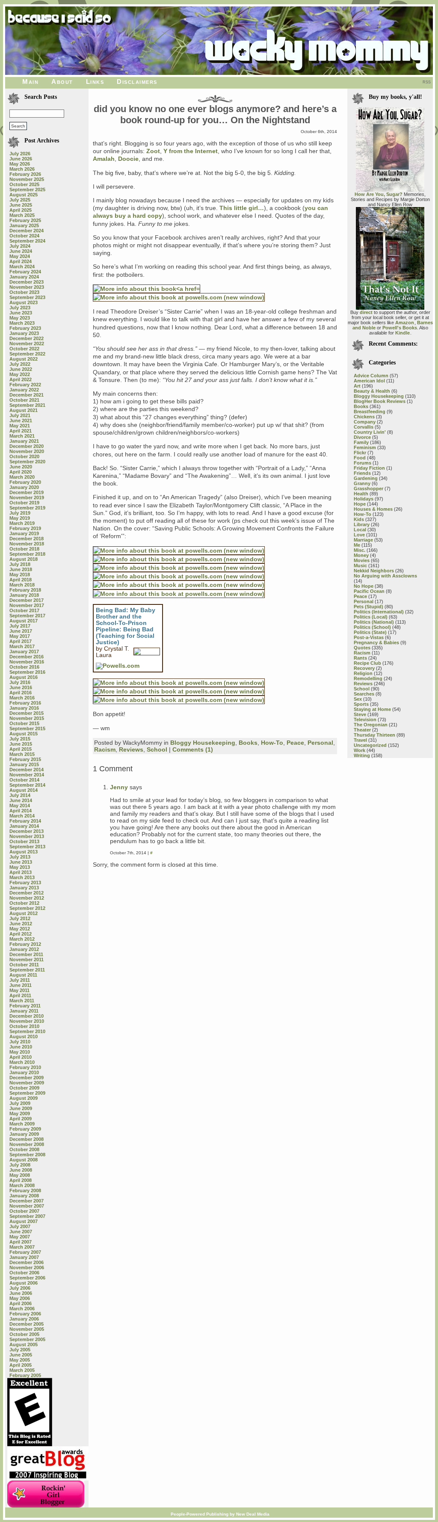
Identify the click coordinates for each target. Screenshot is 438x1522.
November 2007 (26, 1205)
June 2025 (20, 204)
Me (357, 545)
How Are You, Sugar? (378, 194)
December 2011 (26, 954)
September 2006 (27, 1277)
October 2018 (24, 548)
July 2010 (19, 1041)
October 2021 (24, 400)
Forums (362, 462)
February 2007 (25, 1252)
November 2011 (26, 959)
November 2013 (26, 836)
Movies (362, 560)
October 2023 (24, 292)
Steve (360, 714)
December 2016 (26, 656)
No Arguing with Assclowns (385, 575)
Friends (362, 473)
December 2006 (26, 1262)
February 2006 (25, 1313)
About (62, 81)
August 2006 (23, 1282)
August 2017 (23, 620)
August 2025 (23, 194)
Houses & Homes (373, 509)
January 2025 (24, 225)
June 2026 (20, 158)
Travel (360, 740)
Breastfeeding (369, 411)
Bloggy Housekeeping (202, 742)
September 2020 (27, 461)
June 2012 (20, 923)
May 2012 (19, 928)
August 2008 (23, 1159)
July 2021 (19, 415)
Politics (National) (374, 622)
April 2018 (20, 579)
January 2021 (24, 441)
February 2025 (25, 220)
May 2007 (19, 1236)
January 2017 (24, 651)
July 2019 (19, 512)
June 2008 (20, 1170)
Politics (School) (372, 627)
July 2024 (19, 246)
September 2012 (27, 908)
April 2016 (20, 692)
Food (360, 457)
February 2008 (25, 1190)
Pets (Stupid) (368, 606)
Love (359, 534)
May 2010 (19, 1051)
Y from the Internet (190, 151)
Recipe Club (367, 663)
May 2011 (19, 990)
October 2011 (24, 964)
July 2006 (19, 1288)
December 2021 (26, 394)
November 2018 (26, 543)
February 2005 (25, 1375)
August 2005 (23, 1344)
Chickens (364, 416)
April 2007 (20, 1241)
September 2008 (27, 1154)
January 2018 (24, 595)
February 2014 (25, 820)
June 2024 (20, 251)
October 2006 (24, 1272)
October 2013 (24, 841)
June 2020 (20, 466)
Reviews (131, 749)
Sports (361, 704)
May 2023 (19, 317)
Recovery (364, 668)
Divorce (362, 437)
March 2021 (22, 435)
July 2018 (19, 564)
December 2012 (26, 892)
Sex (358, 699)
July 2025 (19, 199)
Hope (360, 503)
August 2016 (23, 677)
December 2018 (26, 538)
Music (360, 565)
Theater (362, 729)
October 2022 (24, 348)
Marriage (363, 539)
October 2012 (24, 903)
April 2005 (20, 1365)
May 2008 (19, 1175)
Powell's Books (399, 327)
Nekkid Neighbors (374, 570)
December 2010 (26, 1016)
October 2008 (24, 1149)
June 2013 (20, 862)
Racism (104, 749)
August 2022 (23, 358)
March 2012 (22, 939)
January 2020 (24, 487)
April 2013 (20, 872)
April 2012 (20, 933)
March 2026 (22, 169)
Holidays (363, 498)
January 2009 (24, 1134)
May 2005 (19, 1359)
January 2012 (24, 949)
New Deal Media (252, 1514)
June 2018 (20, 569)
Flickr (360, 452)
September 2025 (27, 189)
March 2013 (22, 877)
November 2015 (26, 718)
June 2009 (20, 1108)
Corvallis (363, 426)
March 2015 (22, 754)
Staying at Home (372, 709)
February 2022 (25, 384)
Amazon (404, 322)
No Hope (363, 586)
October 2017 (24, 610)
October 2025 (24, 184)
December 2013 (26, 831)
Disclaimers (137, 81)
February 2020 (25, 482)
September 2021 (27, 405)
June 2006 (20, 1293)
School (157, 749)
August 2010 (23, 1036)
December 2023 (26, 281)
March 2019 (22, 523)
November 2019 (26, 497)
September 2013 (27, 846)
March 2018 (22, 584)
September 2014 (27, 785)
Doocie (128, 158)
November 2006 (26, 1267)
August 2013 (23, 851)
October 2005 (24, 1334)
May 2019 (19, 518)
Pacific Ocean (369, 591)
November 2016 (26, 661)
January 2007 (24, 1257)
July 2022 (19, 364)
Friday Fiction (369, 468)
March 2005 (22, 1370)
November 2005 (26, 1329)
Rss (427, 82)
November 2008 (26, 1144)
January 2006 (24, 1318)
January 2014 (24, 826)
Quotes (362, 647)
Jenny (119, 787)
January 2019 (24, 533)
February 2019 (25, 528)
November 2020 (26, 451)
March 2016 (22, 697)
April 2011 (20, 995)
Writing (362, 755)
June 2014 (20, 800)
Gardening (366, 478)
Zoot (153, 151)
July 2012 (19, 918)
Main (30, 81)
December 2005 (26, 1324)
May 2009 (19, 1113)
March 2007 (22, 1247)
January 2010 (24, 1072)
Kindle (402, 332)
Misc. (359, 550)
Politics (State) (370, 632)
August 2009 (23, 1098)
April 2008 (20, 1180)
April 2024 (20, 261)
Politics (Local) (371, 616)
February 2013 (25, 882)
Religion (363, 673)
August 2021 (23, 410)
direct (366, 312)
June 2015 (20, 743)
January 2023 (24, 333)
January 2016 (24, 708)
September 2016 (27, 672)
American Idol (369, 380)
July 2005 (19, 1349)
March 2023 (22, 323)
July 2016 (19, 682)
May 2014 (19, 805)
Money (361, 555)
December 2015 (26, 713)
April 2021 (20, 430)
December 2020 (26, 446)
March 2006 (22, 1308)
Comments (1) (192, 749)
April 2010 (20, 1057)
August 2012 (23, 913)
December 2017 (26, 600)
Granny (362, 483)
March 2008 (22, 1185)
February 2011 (25, 1005)
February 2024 (25, 271)
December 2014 (26, 769)
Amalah (104, 158)
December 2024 (26, 230)
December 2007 (26, 1200)
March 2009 (22, 1123)
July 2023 (19, 307)
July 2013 (19, 856)
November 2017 (26, 605)
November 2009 (26, 1082)
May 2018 (19, 574)
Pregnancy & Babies (376, 642)
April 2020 (20, 471)
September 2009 (27, 1093)
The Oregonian (371, 724)
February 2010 (25, 1067)
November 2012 (26, 897)
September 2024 (27, 240)
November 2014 (26, 774)
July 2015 (19, 738)
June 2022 (20, 369)
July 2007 (19, 1226)
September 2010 (27, 1031)
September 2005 (27, 1339)
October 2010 (24, 1026)
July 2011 (19, 980)
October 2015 (24, 723)
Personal (320, 742)
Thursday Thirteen (374, 734)
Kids (359, 519)
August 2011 (23, 974)
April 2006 (20, 1303)
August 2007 (23, 1221)
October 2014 (24, 779)
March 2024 (22, 266)
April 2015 (20, 749)
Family (361, 442)
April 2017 (20, 641)
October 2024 (24, 235)
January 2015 (24, 764)
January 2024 (24, 276)
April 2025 (20, 210)
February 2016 (25, 702)
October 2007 (24, 1211)
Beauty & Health (372, 391)
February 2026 (25, 174)
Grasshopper (368, 488)
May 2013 (19, 867)
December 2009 (26, 1077)
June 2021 (20, 420)
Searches (364, 693)
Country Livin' (370, 432)
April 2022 (20, 379)
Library (362, 524)
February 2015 (25, 759)
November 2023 (26, 287)
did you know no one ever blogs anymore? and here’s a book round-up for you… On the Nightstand (215, 114)
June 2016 (20, 687)
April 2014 (20, 810)
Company (365, 421)
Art (357, 385)
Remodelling (368, 678)
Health (361, 493)
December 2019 (26, 492)
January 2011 (23, 1010)
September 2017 (27, 615)
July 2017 (19, 625)
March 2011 (21, 1000)
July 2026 (19, 153)
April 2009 (20, 1118)
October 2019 (24, 502)
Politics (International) (379, 611)
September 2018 (27, 554)
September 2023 (27, 297)
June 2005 (20, 1354)
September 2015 (27, 728)
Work (359, 750)
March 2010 (22, 1062)
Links (95, 81)
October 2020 (24, 456)
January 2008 (24, 1195)
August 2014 (23, 790)
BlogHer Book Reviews (379, 401)
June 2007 (20, 1231)
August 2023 (23, 302)
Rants (360, 657)
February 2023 (25, 328)
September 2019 (27, 507)
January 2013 (24, 887)
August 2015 (23, 733)
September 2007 (27, 1216)
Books (248, 742)
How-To (272, 742)
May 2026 (19, 163)
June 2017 (20, 631)
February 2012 (25, 944)
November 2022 (26, 343)
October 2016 (24, 666)
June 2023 (20, 312)
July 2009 (19, 1103)
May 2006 (19, 1298)
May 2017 (19, 636)
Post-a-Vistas (369, 637)
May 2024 (19, 256)
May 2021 (19, 425)
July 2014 (19, 795)
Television (365, 719)
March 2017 (22, 646)
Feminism (365, 447)
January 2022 (24, 389)
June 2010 (20, 1046)
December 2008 (26, 1139)
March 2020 (22, 477)
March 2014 (22, 815)
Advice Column (371, 375)
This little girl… (241, 207)
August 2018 (23, 559)
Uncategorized (370, 745)
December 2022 (26, 338)
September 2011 (27, 969)
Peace (295, 742)
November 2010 (26, 1021)
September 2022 (27, 353)
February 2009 (25, 1128)
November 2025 (26, 179)
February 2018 (25, 589)
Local (360, 529)
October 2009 (24, 1087)
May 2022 (19, 374)
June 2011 (20, 985)
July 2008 (19, 1164)
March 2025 (22, 215)
